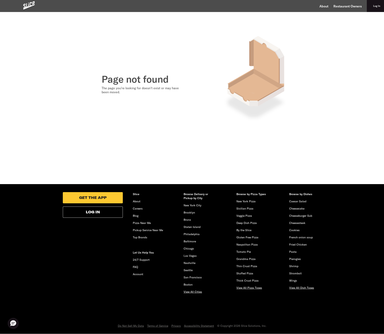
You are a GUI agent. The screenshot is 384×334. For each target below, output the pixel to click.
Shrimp (293, 266)
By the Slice (243, 230)
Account (138, 274)
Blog (135, 216)
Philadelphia (192, 234)
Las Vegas (190, 256)
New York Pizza (246, 201)
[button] (13, 323)
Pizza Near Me (142, 223)
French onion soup (301, 237)
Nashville (189, 263)
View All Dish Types (301, 288)
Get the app (93, 197)
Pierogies (295, 259)
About (323, 6)
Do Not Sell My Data (131, 326)
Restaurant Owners (347, 6)
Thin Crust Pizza (246, 266)
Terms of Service (157, 326)
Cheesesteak (297, 223)
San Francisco (193, 277)
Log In (93, 212)
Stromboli (295, 273)
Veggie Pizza (244, 216)
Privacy (176, 326)
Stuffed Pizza (244, 273)
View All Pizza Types (249, 288)
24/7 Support (141, 260)
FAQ (135, 267)
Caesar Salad (297, 201)
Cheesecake (296, 208)
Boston (188, 284)
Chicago (189, 248)
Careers (138, 208)
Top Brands (140, 237)
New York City (192, 205)
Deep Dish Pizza (246, 223)
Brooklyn (189, 212)
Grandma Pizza (246, 259)
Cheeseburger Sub (300, 216)
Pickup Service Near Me (148, 230)
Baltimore (190, 241)
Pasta (293, 252)
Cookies (294, 230)
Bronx (187, 220)
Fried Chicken (298, 244)
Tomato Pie (243, 252)
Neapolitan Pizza (247, 244)
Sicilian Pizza (244, 208)
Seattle (188, 270)
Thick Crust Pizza (247, 280)
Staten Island (192, 227)
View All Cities (193, 292)
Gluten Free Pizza (247, 237)
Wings (293, 280)
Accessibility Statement (199, 326)
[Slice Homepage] (29, 5)
